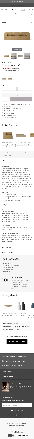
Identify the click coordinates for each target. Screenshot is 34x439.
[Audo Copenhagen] (5, 280)
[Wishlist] (26, 9)
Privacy (17, 423)
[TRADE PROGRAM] (17, 387)
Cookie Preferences (25, 427)
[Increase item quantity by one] (8, 98)
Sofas (19, 18)
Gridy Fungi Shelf (7, 315)
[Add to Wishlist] (31, 22)
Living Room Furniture (8, 18)
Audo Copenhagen (7, 62)
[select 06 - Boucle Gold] (10, 78)
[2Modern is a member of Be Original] (17, 432)
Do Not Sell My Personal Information (11, 427)
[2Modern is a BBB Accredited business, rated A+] (10, 436)
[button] (32, 9)
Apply (7, 70)
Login (3, 70)
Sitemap (8, 423)
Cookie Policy (23, 423)
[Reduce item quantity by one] (8, 100)
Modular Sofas (27, 18)
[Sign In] (29, 9)
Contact (13, 284)
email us (9, 241)
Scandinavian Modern (9, 329)
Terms (13, 423)
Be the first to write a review (17, 341)
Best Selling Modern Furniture (11, 326)
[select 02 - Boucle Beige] (4, 78)
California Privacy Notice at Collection (16, 425)
